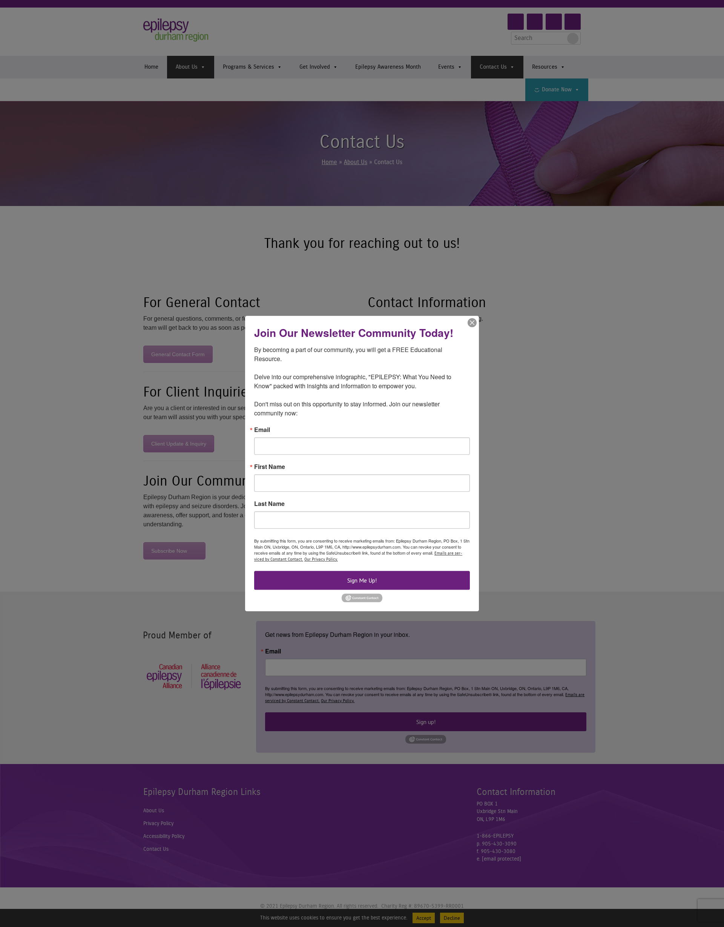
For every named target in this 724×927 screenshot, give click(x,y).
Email (262, 430)
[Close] (472, 322)
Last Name (269, 504)
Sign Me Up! (362, 580)
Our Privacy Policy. (321, 559)
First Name (269, 467)
